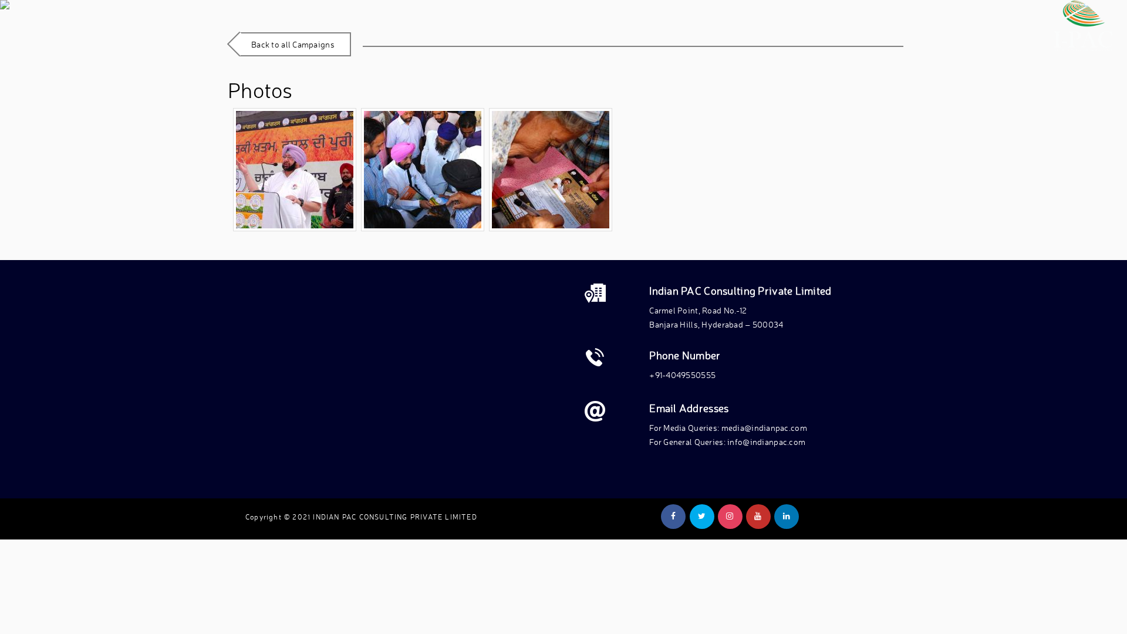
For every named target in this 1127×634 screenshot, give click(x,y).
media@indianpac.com (764, 428)
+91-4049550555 (682, 375)
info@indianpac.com (766, 442)
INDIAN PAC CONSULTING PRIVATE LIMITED (395, 516)
